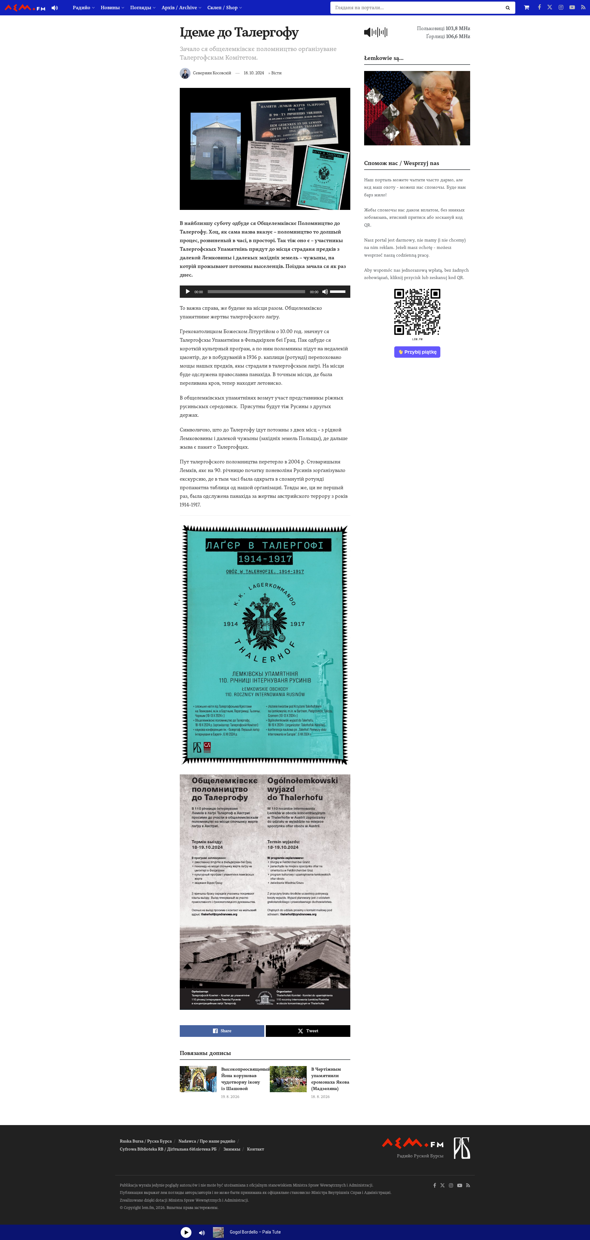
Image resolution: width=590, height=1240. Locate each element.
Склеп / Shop (222, 7)
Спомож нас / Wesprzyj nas (401, 163)
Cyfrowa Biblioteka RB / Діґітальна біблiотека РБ (168, 1149)
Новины (110, 7)
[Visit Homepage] (25, 8)
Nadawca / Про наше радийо (207, 1141)
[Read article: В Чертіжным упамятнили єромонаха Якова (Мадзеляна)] (288, 1079)
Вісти (276, 73)
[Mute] (325, 292)
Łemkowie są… (383, 58)
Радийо (81, 7)
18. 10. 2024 (254, 73)
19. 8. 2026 (230, 1097)
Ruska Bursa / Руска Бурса (146, 1141)
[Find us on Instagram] (561, 8)
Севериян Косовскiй (212, 73)
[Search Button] (509, 8)
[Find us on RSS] (583, 8)
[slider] (338, 291)
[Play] (188, 292)
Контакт (255, 1149)
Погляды (140, 7)
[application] (265, 291)
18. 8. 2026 (320, 1097)
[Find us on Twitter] (550, 8)
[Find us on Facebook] (539, 8)
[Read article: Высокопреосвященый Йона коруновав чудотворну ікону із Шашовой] (198, 1079)
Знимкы (231, 1149)
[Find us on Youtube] (572, 8)
